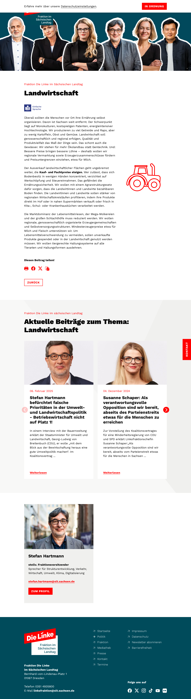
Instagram (144, 691)
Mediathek (104, 647)
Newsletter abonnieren (147, 642)
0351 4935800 (44, 686)
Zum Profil (40, 591)
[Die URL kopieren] (47, 268)
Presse (101, 653)
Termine (102, 664)
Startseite (103, 631)
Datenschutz (140, 636)
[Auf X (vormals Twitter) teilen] (40, 268)
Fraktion (102, 642)
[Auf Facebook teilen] (33, 268)
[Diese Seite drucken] (26, 268)
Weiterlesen (38, 472)
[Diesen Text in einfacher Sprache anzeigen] (33, 107)
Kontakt (102, 659)
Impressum (139, 631)
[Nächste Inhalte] (166, 410)
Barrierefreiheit (142, 647)
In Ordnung (154, 6)
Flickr (165, 691)
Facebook (130, 691)
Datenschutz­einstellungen (78, 6)
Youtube (158, 691)
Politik (101, 636)
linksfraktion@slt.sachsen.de (54, 690)
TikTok (151, 691)
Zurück (33, 282)
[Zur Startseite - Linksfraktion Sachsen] (41, 641)
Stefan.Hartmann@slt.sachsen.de (51, 581)
